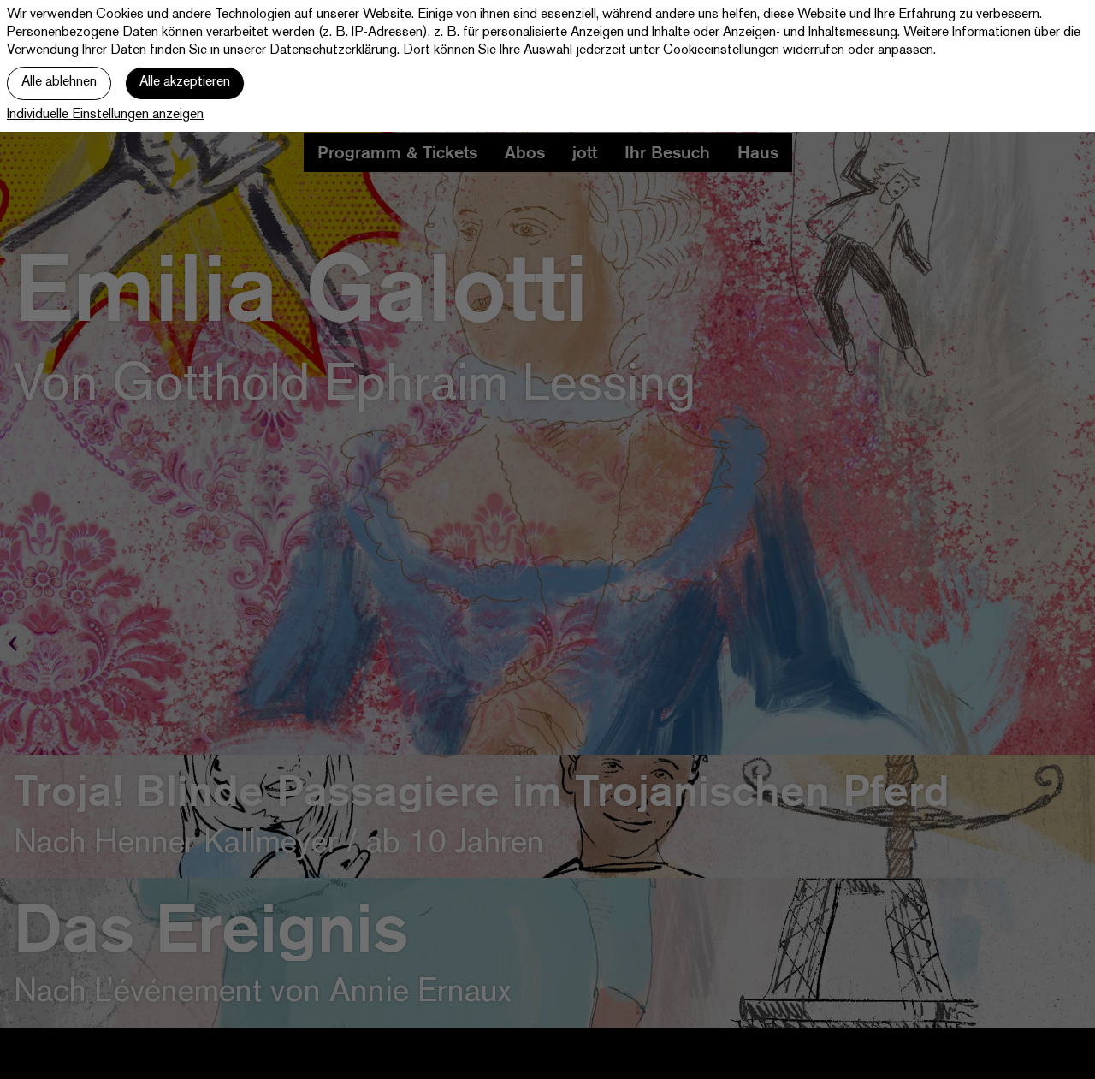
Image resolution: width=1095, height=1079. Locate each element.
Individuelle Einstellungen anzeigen (105, 115)
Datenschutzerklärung (333, 50)
